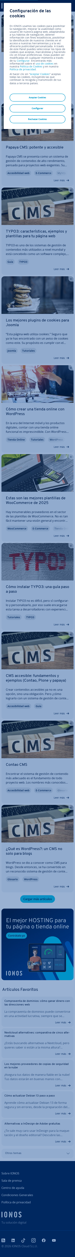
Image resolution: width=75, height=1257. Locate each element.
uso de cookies (44, 63)
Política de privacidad (23, 69)
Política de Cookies (31, 66)
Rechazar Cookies (37, 119)
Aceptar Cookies (40, 74)
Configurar (23, 60)
